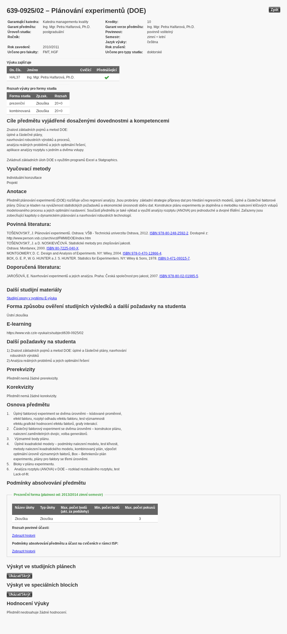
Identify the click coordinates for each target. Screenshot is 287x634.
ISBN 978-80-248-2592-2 (169, 233)
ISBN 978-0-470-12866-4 (142, 253)
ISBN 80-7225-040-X (62, 248)
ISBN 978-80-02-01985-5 (178, 276)
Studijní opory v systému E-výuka (32, 298)
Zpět (274, 10)
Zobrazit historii (23, 536)
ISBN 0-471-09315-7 (174, 258)
